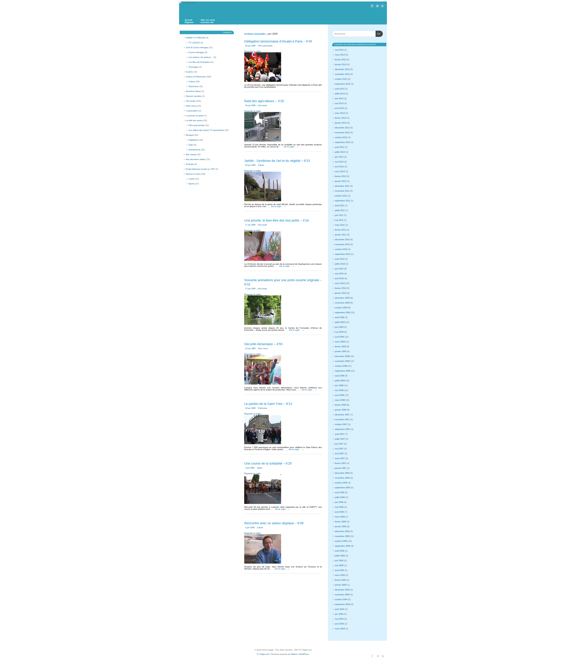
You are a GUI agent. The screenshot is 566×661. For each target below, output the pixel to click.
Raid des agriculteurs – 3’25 (264, 101)
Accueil (189, 21)
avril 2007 (339, 453)
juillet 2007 (340, 439)
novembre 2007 (342, 419)
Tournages (193, 67)
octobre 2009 (341, 307)
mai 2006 (339, 507)
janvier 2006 (340, 526)
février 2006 (340, 521)
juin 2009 (339, 327)
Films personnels (265, 46)
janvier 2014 (340, 64)
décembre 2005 (342, 531)
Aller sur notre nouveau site (208, 21)
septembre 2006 (342, 487)
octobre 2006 (341, 482)
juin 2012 (339, 157)
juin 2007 (339, 444)
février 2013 (340, 118)
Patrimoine (262, 408)
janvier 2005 (340, 585)
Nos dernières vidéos (196, 159)
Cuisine (189, 72)
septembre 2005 (342, 546)
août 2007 (339, 434)
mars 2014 (340, 54)
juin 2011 (339, 215)
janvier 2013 (340, 123)
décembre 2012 (342, 127)
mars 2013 (340, 113)
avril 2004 (339, 624)
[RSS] (382, 6)
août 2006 (339, 492)
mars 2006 (340, 517)
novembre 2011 (342, 191)
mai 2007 (339, 448)
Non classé (191, 154)
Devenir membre (193, 96)
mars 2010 (340, 283)
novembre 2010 (342, 244)
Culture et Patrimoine (196, 76)
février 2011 (340, 230)
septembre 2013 (342, 84)
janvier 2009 (340, 351)
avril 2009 (339, 337)
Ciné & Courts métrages (197, 47)
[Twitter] (377, 6)
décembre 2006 (342, 473)
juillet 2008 (340, 380)
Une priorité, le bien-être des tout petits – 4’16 (276, 220)
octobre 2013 (341, 79)
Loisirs (192, 179)
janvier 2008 (340, 410)
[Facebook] (372, 6)
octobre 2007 (341, 424)
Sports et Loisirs (193, 174)
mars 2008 (340, 400)
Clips (191, 145)
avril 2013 (339, 108)
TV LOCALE (194, 42)
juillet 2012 (340, 152)
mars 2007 (340, 458)
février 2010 (340, 288)
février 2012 (340, 176)
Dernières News (193, 91)
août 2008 (339, 375)
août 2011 (339, 205)
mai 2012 (339, 161)
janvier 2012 (340, 181)
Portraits (190, 164)
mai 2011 (339, 220)
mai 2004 (339, 619)
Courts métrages (196, 52)
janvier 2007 (340, 468)
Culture (261, 165)
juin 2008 (339, 385)
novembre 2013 (342, 74)
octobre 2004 (341, 599)
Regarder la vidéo (252, 51)
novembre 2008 (342, 361)
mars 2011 (340, 225)
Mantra (294, 654)
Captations (194, 140)
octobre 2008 (341, 366)
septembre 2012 (342, 142)
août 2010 (339, 259)
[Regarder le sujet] (262, 66)
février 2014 (340, 59)
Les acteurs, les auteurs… (201, 57)
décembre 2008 (342, 356)
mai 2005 (339, 565)
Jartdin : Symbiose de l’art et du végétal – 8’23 (277, 161)
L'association (192, 111)
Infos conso (263, 349)
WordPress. (304, 654)
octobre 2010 (341, 249)
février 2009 (340, 346)
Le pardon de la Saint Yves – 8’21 (268, 404)
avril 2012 (339, 166)
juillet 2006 (340, 497)
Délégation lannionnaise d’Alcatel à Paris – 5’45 (278, 41)
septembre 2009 (342, 312)
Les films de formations (199, 62)
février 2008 (340, 405)
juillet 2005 (340, 555)
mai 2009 (339, 332)
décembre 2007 (342, 414)
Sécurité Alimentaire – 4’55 (263, 344)
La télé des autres (194, 120)
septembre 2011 (342, 200)
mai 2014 (339, 50)
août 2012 (339, 147)
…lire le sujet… (290, 146)
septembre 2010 (342, 254)
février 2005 (340, 580)
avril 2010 (339, 278)
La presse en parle (194, 115)
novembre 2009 (342, 303)
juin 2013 (339, 98)
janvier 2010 (340, 293)
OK (378, 33)
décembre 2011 (342, 186)
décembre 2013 (342, 69)
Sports (260, 468)
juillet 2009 (340, 322)
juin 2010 (339, 268)
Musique (190, 135)
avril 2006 (339, 512)
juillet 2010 (340, 264)
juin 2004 (339, 614)
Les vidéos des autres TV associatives (206, 130)
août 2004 (339, 609)
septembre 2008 (342, 371)
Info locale (262, 105)
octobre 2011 (341, 196)
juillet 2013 (340, 93)
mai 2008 (339, 390)
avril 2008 (339, 395)
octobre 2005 (341, 541)
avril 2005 (339, 570)
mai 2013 (339, 103)
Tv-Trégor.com (263, 654)
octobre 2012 (341, 137)
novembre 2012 (342, 132)
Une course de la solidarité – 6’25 (268, 463)
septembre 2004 (342, 604)
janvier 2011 (340, 234)
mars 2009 (340, 341)
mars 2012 (340, 171)
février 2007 (340, 463)
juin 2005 (339, 560)
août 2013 (339, 89)
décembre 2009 (342, 298)
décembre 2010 (342, 239)
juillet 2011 (340, 210)
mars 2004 (340, 628)
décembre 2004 (342, 589)
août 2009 (339, 317)
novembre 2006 (342, 478)
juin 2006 (339, 502)
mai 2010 (339, 273)
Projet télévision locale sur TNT (200, 169)
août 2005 (339, 551)
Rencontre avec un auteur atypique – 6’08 (273, 523)
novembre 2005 (342, 536)
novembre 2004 (342, 594)
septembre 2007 (342, 429)
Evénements (194, 149)
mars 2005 (340, 575)
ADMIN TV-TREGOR (195, 38)
